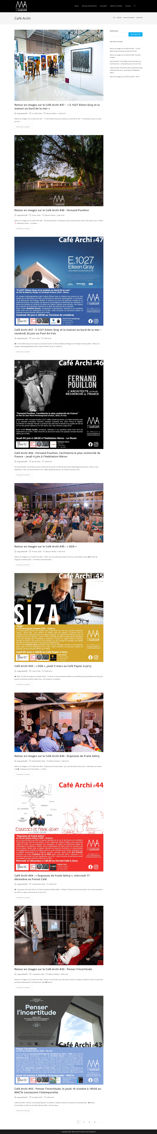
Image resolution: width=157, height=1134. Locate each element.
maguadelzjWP (22, 113)
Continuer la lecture (24, 127)
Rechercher (114, 31)
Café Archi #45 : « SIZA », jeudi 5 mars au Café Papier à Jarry (52, 666)
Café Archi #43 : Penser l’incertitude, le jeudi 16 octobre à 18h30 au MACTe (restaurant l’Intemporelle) (57, 1090)
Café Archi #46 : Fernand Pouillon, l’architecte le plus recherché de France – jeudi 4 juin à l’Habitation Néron (57, 454)
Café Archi (139, 17)
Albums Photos (51, 113)
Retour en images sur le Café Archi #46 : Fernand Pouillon (51, 210)
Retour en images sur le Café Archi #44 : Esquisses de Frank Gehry (57, 756)
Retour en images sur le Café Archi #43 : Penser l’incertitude (53, 969)
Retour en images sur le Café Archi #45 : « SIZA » (45, 546)
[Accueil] (114, 17)
